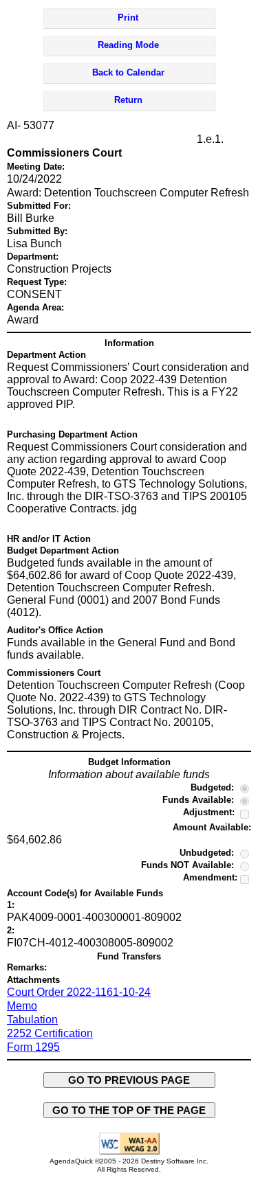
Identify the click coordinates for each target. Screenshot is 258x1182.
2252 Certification (50, 1033)
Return (128, 100)
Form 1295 (33, 1047)
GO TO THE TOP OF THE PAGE (129, 1110)
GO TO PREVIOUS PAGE (129, 1080)
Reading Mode (128, 45)
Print (128, 17)
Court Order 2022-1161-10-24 (79, 992)
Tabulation (32, 1019)
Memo (22, 1006)
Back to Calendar (128, 72)
